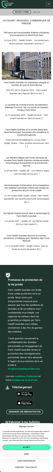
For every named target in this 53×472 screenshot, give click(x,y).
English (36, 12)
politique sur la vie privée (24, 380)
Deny (26, 454)
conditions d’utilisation (26, 376)
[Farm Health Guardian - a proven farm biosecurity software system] (14, 4)
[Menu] (48, 4)
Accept (26, 447)
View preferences (26, 461)
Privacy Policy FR (31, 467)
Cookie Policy (19, 467)
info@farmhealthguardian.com (24, 368)
